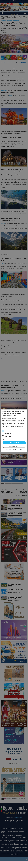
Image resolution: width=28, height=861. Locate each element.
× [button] (25, 411)
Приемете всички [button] (14, 442)
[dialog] (14, 430)
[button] (14, 449)
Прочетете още (13, 428)
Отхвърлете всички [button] (14, 446)
